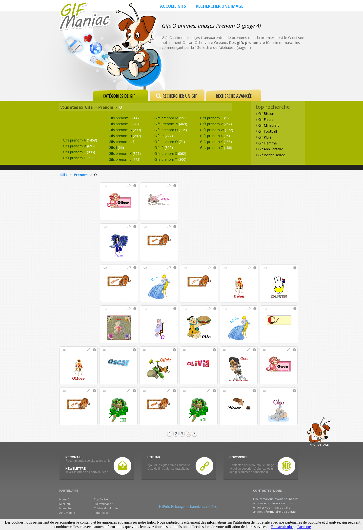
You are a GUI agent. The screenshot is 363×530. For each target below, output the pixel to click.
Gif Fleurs (265, 119)
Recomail (73, 457)
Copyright (238, 457)
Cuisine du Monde (106, 508)
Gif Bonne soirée (271, 155)
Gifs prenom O (170, 129)
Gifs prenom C (79, 152)
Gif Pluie (264, 137)
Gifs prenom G (125, 129)
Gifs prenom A (80, 140)
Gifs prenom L (125, 159)
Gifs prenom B (79, 146)
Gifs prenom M (170, 118)
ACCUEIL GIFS (173, 6)
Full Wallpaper (103, 504)
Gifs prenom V (216, 124)
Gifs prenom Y (216, 141)
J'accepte (304, 527)
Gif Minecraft (268, 125)
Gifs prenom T (170, 159)
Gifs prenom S (170, 153)
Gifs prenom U (215, 118)
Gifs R (163, 147)
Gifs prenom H (125, 135)
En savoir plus (282, 527)
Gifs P (163, 135)
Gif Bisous (266, 113)
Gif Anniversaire (270, 149)
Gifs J (116, 147)
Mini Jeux (65, 504)
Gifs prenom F (125, 124)
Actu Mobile (67, 512)
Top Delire (101, 499)
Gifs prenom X (215, 135)
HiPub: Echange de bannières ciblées (188, 506)
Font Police (101, 512)
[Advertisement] (254, 72)
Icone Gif (65, 499)
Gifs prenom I (122, 141)
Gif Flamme (267, 143)
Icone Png (65, 508)
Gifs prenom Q (169, 141)
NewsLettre (75, 468)
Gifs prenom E (125, 118)
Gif (105, 186)
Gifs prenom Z (216, 147)
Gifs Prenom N (170, 124)
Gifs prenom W (216, 129)
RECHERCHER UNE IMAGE (219, 6)
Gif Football (267, 131)
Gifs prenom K (125, 153)
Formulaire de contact (280, 512)
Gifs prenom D (79, 158)
